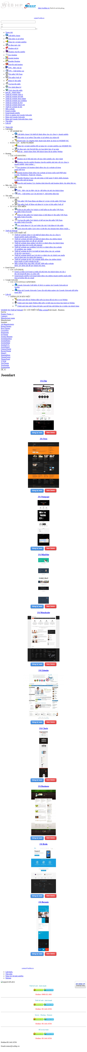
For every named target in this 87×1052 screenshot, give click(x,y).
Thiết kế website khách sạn (15, 105)
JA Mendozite (43, 612)
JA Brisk (43, 844)
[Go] (2, 24)
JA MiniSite (43, 554)
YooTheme (5, 363)
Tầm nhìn (8, 974)
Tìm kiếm (8, 121)
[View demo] (50, 434)
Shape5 (3, 353)
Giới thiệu (9, 972)
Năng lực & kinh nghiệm (14, 976)
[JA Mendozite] (43, 661)
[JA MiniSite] (43, 603)
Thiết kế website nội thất (14, 96)
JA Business (43, 786)
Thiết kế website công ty (14, 94)
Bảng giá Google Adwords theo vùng (18, 119)
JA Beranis (43, 902)
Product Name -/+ (7, 314)
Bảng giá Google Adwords (15, 117)
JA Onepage (43, 497)
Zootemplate (5, 367)
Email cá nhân (10, 111)
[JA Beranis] (43, 950)
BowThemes (5, 328)
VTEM (3, 361)
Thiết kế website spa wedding (16, 101)
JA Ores (43, 439)
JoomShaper (5, 347)
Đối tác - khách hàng (12, 92)
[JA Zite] (43, 429)
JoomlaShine (5, 343)
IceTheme (4, 335)
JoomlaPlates (5, 341)
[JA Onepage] (43, 545)
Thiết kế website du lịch (14, 103)
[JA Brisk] (43, 892)
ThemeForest (5, 357)
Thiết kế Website (11, 231)
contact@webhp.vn (39, 18)
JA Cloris (43, 728)
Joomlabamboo (6, 339)
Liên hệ (8, 123)
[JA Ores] (43, 487)
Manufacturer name (8, 318)
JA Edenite (43, 670)
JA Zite (43, 381)
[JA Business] (43, 835)
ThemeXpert (5, 359)
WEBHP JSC (6, 310)
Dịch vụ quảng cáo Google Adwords (18, 115)
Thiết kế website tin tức (13, 107)
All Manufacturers (7, 324)
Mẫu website (10, 109)
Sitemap (8, 978)
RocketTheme (6, 351)
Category (4, 316)
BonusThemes (6, 326)
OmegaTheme (6, 349)
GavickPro (5, 330)
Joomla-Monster (6, 337)
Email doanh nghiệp (12, 113)
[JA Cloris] (43, 777)
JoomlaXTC (5, 345)
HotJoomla (5, 332)
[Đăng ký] (37, 434)
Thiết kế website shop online (15, 99)
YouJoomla (5, 365)
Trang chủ (9, 32)
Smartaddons (5, 355)
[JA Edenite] (43, 719)
